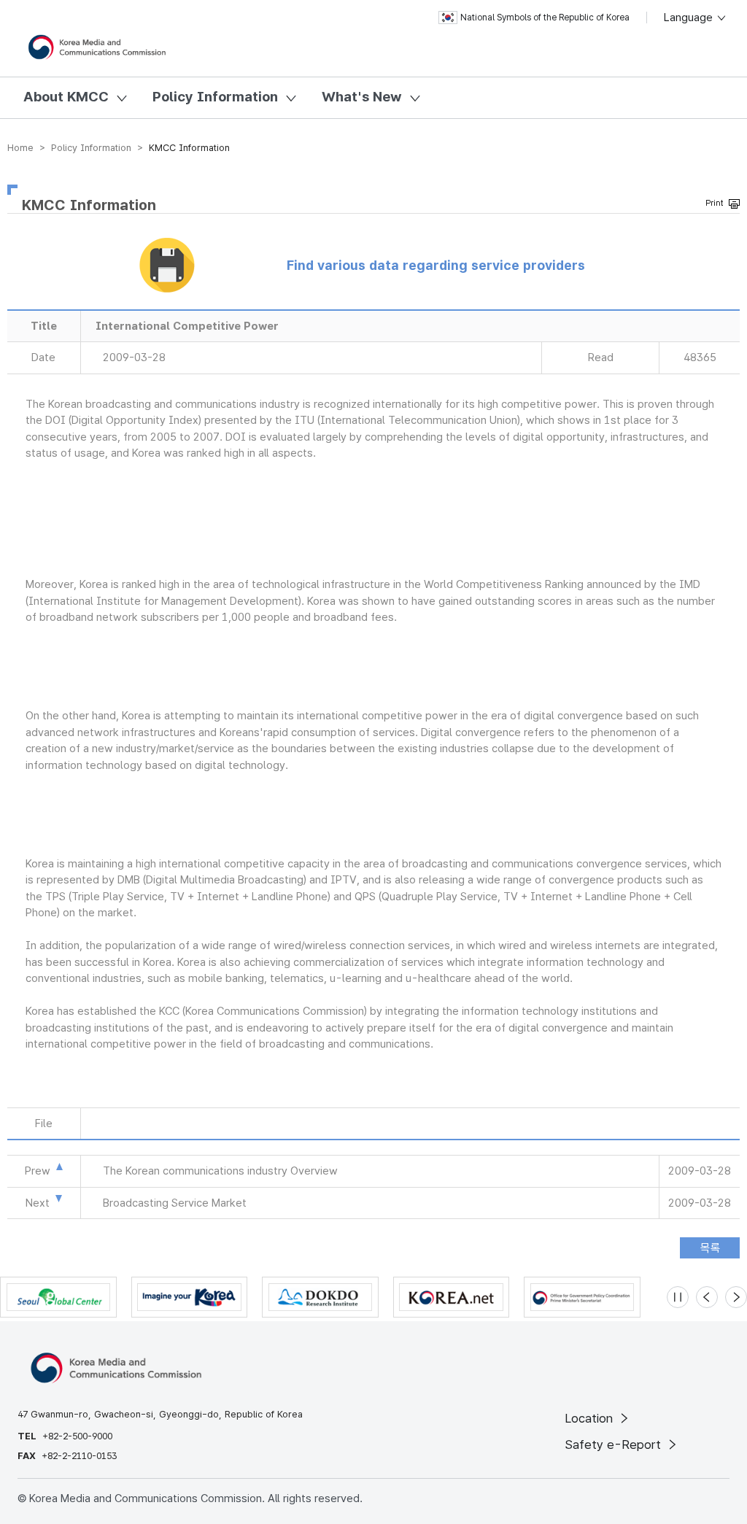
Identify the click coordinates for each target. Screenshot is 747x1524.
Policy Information (215, 96)
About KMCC (66, 96)
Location (590, 1418)
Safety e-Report (615, 1444)
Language (690, 17)
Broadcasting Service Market (175, 1203)
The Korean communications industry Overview (220, 1170)
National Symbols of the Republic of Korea (545, 17)
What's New (362, 96)
